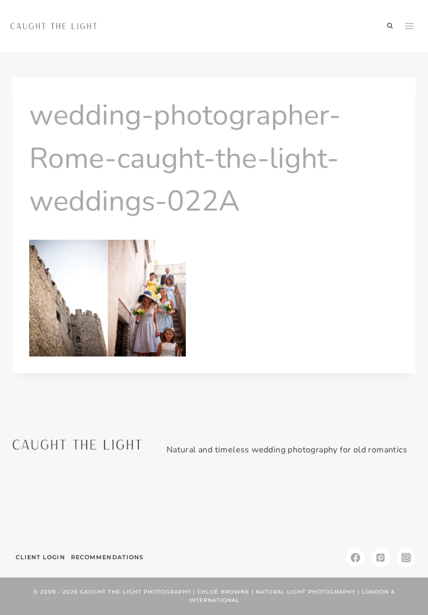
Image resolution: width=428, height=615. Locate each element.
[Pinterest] (380, 557)
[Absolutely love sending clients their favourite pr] (180, 505)
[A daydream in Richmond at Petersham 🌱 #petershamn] (44, 505)
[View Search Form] (390, 26)
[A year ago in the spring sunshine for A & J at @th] (315, 505)
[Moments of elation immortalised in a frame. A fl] (384, 505)
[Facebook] (355, 557)
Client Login (40, 557)
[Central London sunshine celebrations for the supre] (248, 505)
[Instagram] (406, 557)
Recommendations (107, 557)
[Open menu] (409, 26)
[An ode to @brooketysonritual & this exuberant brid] (111, 505)
